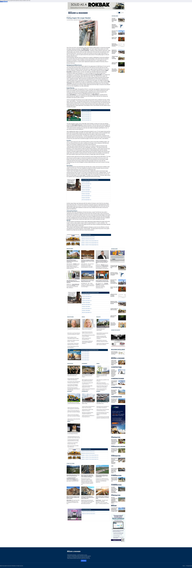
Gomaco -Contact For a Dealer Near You (89, 240)
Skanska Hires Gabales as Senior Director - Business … (73, 341)
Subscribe (84, 560)
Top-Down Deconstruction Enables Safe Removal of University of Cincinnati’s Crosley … (114, 373)
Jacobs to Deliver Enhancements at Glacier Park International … (88, 407)
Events (68, 421)
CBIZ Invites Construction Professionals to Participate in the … (103, 383)
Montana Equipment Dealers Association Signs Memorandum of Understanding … (74, 388)
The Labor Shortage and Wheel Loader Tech (113, 266)
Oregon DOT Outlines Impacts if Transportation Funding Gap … (102, 386)
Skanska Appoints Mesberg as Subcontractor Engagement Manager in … (87, 342)
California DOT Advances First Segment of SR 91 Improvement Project (114, 362)
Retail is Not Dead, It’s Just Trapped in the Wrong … (114, 352)
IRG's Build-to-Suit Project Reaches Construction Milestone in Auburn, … (74, 334)
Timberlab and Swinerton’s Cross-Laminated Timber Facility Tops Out (74, 437)
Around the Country (115, 330)
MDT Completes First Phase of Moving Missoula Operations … (87, 380)
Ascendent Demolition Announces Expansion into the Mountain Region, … (103, 413)
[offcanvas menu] (123, 13)
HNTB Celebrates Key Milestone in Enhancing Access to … (88, 416)
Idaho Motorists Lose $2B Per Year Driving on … (103, 380)
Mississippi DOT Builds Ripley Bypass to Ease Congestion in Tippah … (114, 392)
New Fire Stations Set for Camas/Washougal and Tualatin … (73, 338)
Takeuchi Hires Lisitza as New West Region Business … (74, 420)
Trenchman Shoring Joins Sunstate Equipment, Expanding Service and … (103, 417)
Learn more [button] (28, 0)
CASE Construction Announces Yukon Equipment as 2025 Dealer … (74, 408)
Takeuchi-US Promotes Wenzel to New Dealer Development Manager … (74, 411)
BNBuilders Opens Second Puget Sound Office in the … (102, 403)
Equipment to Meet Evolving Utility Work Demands (114, 302)
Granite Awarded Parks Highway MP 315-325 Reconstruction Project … (87, 375)
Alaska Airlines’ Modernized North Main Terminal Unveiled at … (103, 344)
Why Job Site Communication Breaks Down (114, 70)
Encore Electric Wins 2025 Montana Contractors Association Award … (74, 382)
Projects (98, 316)
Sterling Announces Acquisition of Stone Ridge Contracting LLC (103, 407)
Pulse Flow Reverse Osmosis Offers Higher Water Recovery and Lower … (114, 470)
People (83, 316)
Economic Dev (85, 391)
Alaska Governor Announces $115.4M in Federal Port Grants (102, 341)
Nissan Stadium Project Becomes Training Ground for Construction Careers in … (114, 441)
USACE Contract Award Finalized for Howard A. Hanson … (88, 389)
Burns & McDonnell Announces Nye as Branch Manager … (88, 336)
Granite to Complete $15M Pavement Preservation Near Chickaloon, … (102, 337)
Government (84, 363)
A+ (120, 12)
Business (98, 391)
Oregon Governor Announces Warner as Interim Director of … (87, 333)
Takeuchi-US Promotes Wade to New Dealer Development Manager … (74, 416)
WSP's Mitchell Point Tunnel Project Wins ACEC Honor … (72, 375)
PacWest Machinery (86, 181)
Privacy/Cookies (189, 565)
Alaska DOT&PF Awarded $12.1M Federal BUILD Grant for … (102, 334)
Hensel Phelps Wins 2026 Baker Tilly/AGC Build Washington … (73, 379)
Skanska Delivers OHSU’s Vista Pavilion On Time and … (87, 410)
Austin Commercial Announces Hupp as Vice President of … (87, 328)
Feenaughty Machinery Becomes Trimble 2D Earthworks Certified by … (74, 403)
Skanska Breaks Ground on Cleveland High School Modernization (101, 329)
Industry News (70, 248)
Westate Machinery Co (86, 112)
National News (114, 248)
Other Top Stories (70, 463)
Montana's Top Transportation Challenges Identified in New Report (102, 375)
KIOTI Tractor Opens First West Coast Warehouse (73, 446)
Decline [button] (1, 1)
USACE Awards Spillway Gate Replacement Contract (87, 386)
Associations (70, 363)
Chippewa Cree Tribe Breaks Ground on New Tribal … (73, 443)
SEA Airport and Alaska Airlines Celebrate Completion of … (87, 413)
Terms (184, 565)
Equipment (69, 391)
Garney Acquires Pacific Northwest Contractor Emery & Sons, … (103, 410)
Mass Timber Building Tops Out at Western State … (88, 403)
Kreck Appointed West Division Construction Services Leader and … (74, 329)
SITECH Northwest (85, 351)
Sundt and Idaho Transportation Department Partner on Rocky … (73, 344)
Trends (97, 363)
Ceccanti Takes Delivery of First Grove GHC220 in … (73, 347)
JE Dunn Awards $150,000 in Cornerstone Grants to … (102, 389)
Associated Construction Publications (9, 565)
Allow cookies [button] (5, 1)
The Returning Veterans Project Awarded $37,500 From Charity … (73, 440)
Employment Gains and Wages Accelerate (115, 44)
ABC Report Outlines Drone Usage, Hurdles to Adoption (114, 273)
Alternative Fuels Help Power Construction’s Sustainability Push (115, 33)
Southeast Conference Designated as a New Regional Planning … (74, 433)
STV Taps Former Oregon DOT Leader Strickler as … (87, 383)
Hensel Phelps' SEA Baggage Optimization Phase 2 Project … (73, 385)
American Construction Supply (88, 236)
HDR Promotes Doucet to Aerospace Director (86, 339)
